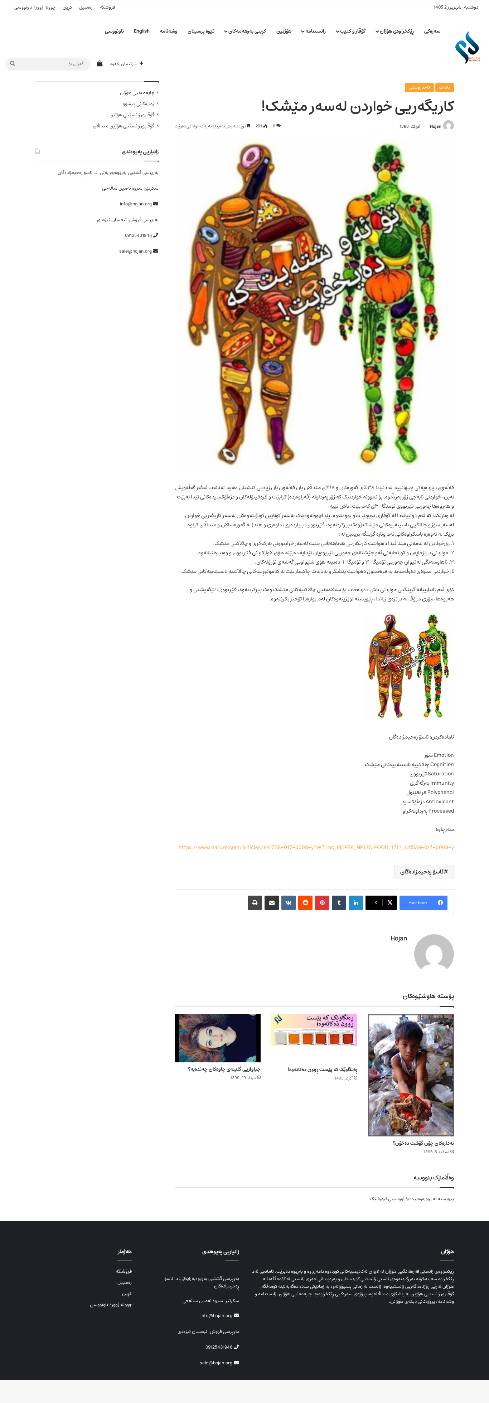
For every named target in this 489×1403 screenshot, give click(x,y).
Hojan (435, 126)
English (142, 31)
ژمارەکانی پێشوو (138, 104)
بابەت (444, 87)
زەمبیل (86, 7)
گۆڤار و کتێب (352, 31)
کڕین (67, 7)
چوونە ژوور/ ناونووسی (34, 7)
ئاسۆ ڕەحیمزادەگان (422, 872)
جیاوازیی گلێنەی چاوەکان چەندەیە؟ (224, 1069)
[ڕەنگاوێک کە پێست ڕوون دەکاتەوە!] (314, 1038)
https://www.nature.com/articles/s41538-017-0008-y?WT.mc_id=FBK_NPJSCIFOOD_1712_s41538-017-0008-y (316, 847)
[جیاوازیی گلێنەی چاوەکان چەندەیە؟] (218, 1038)
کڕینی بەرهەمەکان (247, 31)
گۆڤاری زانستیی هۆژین (132, 115)
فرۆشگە (107, 7)
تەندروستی (419, 87)
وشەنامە (169, 31)
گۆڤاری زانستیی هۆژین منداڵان (123, 126)
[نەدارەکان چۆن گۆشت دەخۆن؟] (411, 1075)
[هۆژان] (469, 47)
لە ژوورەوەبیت (423, 1199)
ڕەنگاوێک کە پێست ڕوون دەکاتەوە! (322, 1069)
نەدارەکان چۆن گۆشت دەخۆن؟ (423, 1143)
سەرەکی (432, 31)
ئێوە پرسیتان (201, 31)
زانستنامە (315, 31)
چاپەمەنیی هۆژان (137, 93)
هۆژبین (283, 31)
